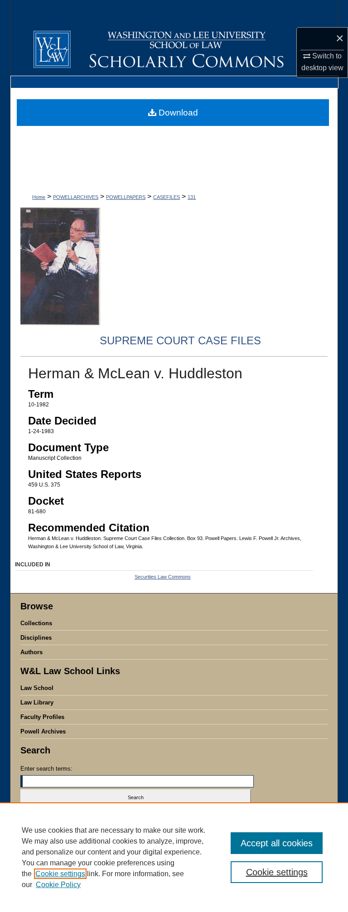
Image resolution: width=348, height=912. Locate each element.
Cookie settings (60, 874)
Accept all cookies (277, 843)
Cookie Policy (58, 884)
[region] (174, 857)
